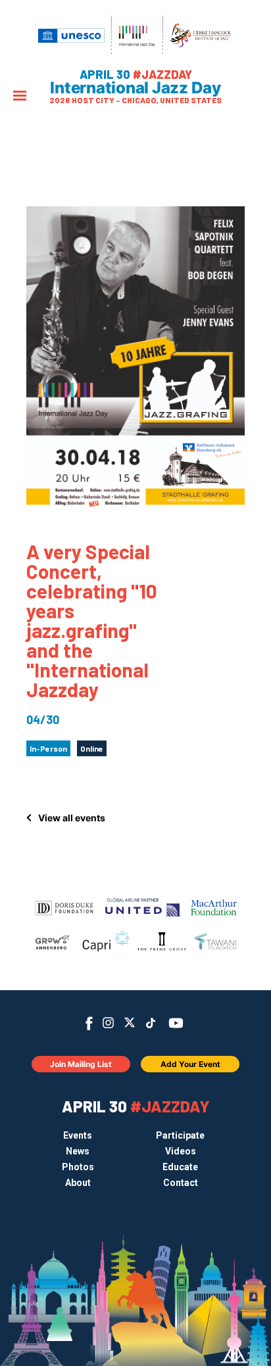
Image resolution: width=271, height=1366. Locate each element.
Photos (78, 1167)
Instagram (108, 1022)
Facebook (89, 1023)
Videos (180, 1151)
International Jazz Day (135, 88)
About (78, 1182)
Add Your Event (190, 1064)
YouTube (176, 1023)
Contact (180, 1182)
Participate (180, 1135)
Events (77, 1135)
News (77, 1151)
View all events (71, 817)
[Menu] (19, 97)
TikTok (151, 1023)
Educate (180, 1167)
